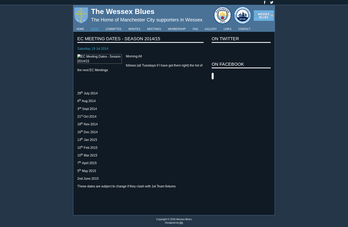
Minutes (134, 29)
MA (181, 222)
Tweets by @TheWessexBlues (234, 49)
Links (227, 29)
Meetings (154, 29)
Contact (244, 29)
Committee (114, 29)
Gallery (211, 29)
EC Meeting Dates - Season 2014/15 (118, 38)
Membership (177, 29)
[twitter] (272, 2)
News (95, 29)
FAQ (195, 29)
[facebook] (265, 2)
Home (80, 29)
